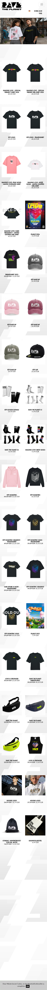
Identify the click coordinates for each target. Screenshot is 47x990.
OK (27, 986)
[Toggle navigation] (42, 4)
